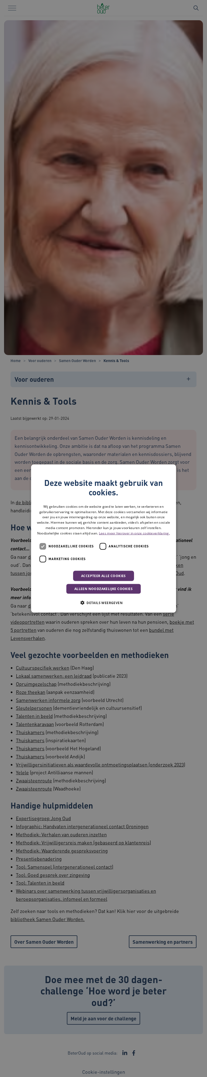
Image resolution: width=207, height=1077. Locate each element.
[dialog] (103, 539)
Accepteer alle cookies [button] (103, 575)
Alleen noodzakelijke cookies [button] (103, 588)
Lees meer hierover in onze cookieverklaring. (134, 533)
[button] (103, 602)
